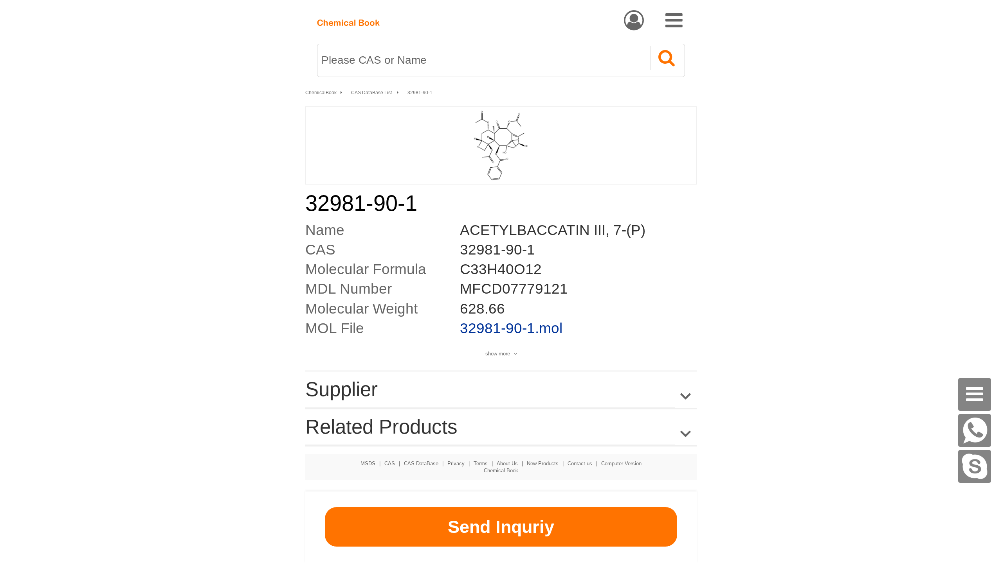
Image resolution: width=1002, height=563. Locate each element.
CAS (389, 463)
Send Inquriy (501, 527)
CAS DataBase (421, 463)
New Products (543, 463)
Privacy (456, 463)
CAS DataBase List (372, 92)
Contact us (580, 463)
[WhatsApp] (974, 430)
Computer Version (621, 463)
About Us (507, 463)
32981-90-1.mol (511, 328)
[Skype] (974, 466)
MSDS (367, 463)
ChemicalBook (321, 92)
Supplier (341, 389)
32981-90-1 (420, 92)
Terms (481, 463)
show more (497, 354)
